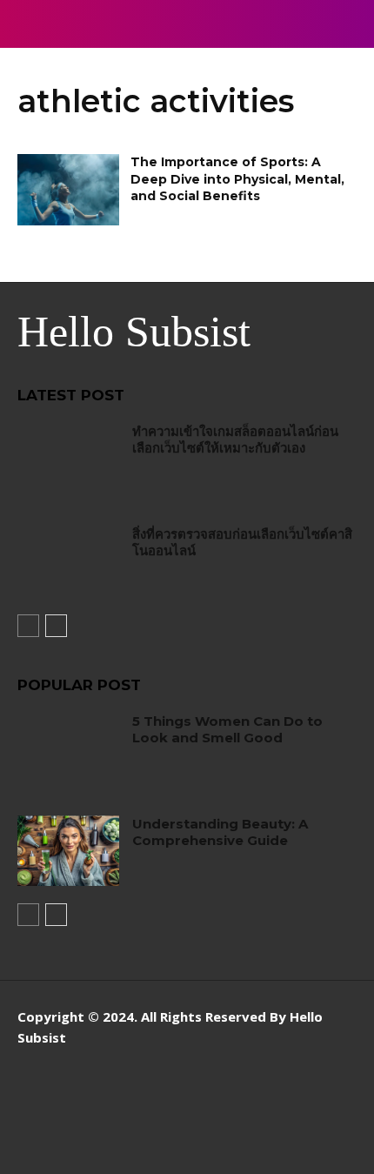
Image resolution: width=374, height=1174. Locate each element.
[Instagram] (302, 1093)
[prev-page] (28, 625)
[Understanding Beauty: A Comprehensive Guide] (68, 851)
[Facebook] (263, 1093)
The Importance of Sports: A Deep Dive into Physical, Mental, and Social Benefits (237, 179)
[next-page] (56, 625)
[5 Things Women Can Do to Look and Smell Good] (68, 748)
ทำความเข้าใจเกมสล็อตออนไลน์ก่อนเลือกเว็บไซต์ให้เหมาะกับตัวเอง (235, 440)
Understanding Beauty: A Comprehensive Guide (220, 832)
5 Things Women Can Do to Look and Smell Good (227, 730)
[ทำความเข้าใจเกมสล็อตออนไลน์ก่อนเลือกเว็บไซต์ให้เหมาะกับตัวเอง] (68, 458)
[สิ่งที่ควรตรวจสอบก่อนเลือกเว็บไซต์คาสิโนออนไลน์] (68, 561)
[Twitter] (341, 1093)
